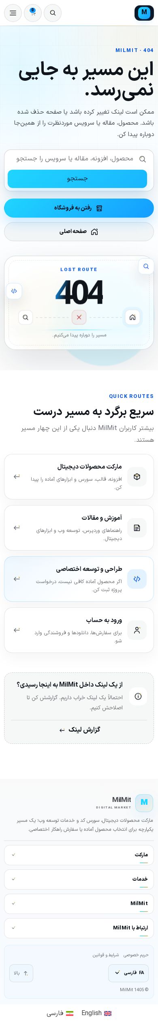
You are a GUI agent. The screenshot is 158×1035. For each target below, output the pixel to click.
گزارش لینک (84, 730)
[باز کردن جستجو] (53, 13)
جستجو (77, 179)
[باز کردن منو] (13, 13)
